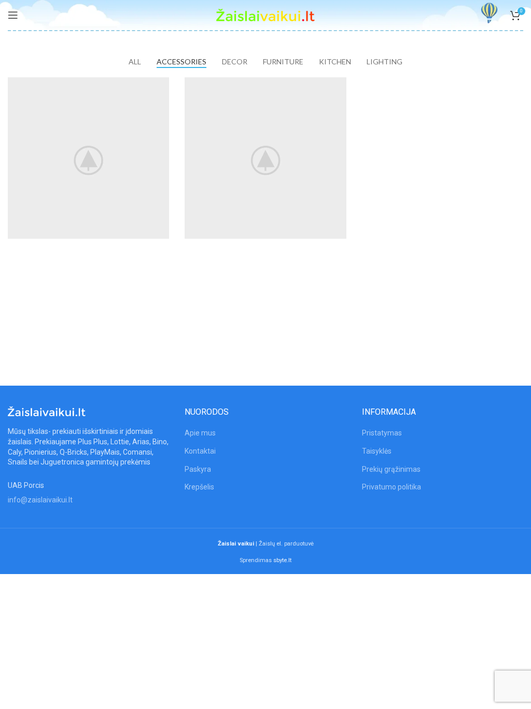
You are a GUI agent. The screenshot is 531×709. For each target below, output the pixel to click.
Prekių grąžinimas (391, 469)
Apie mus (200, 433)
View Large (161, 85)
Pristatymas (382, 433)
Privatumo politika (391, 487)
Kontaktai (200, 451)
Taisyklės (377, 451)
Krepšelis (199, 487)
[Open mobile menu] (13, 15)
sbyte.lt (282, 560)
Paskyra (198, 469)
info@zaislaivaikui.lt (40, 500)
